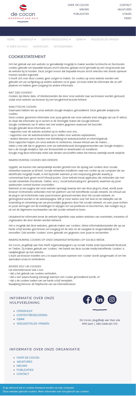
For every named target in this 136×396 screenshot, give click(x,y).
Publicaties (81, 13)
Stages (127, 13)
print (128, 18)
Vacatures (125, 9)
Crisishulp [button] (27, 39)
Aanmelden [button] (40, 46)
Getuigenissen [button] (63, 46)
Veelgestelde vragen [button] (105, 39)
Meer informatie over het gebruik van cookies (63, 391)
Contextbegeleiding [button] (55, 39)
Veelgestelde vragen (33, 323)
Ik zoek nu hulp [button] (17, 46)
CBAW (20, 319)
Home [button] (11, 39)
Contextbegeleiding (32, 315)
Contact (126, 5)
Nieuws (84, 9)
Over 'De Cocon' (78, 5)
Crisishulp (25, 311)
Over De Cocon (28, 357)
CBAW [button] (80, 39)
